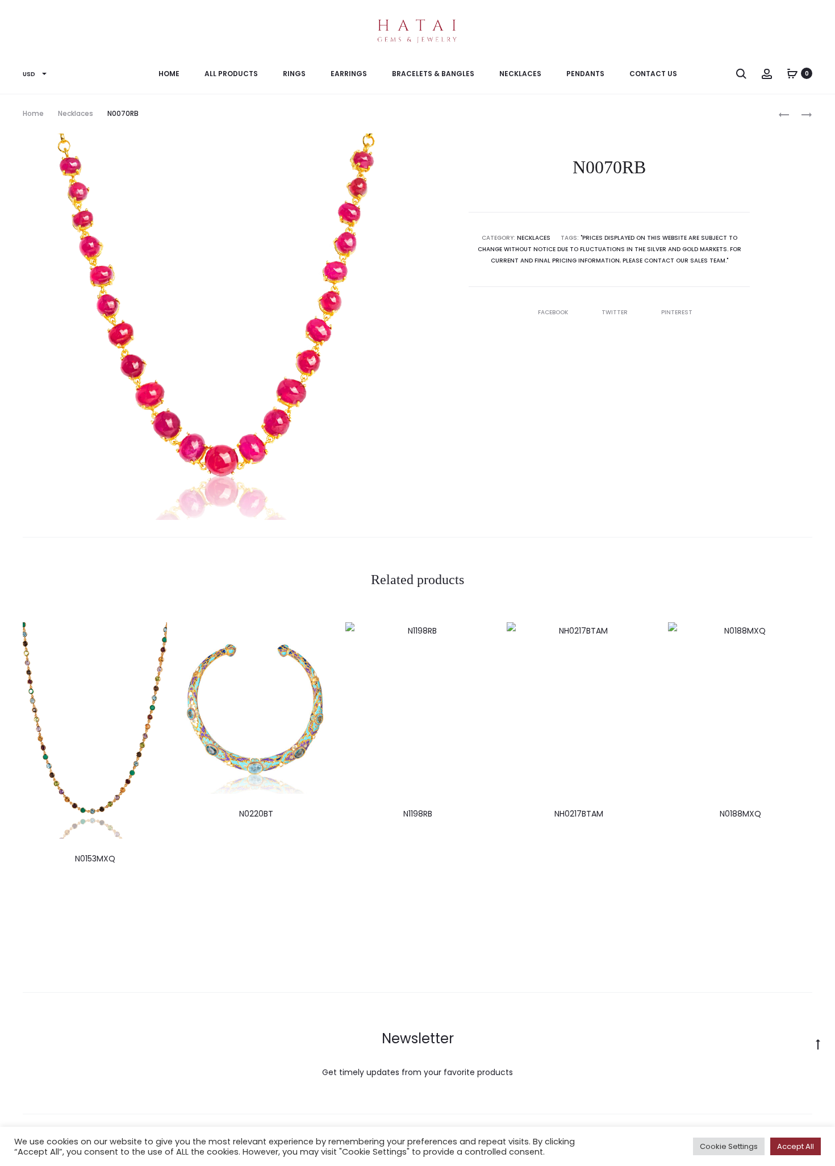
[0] (792, 73)
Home (168, 73)
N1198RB (417, 813)
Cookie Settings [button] (729, 1146)
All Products (231, 73)
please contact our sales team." (675, 260)
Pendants (585, 73)
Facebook (554, 312)
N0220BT (256, 813)
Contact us (653, 73)
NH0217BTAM (578, 813)
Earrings (349, 73)
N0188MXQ (740, 813)
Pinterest (676, 312)
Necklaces (520, 73)
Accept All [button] (795, 1146)
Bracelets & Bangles (433, 73)
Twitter (615, 312)
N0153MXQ (95, 858)
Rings (294, 73)
